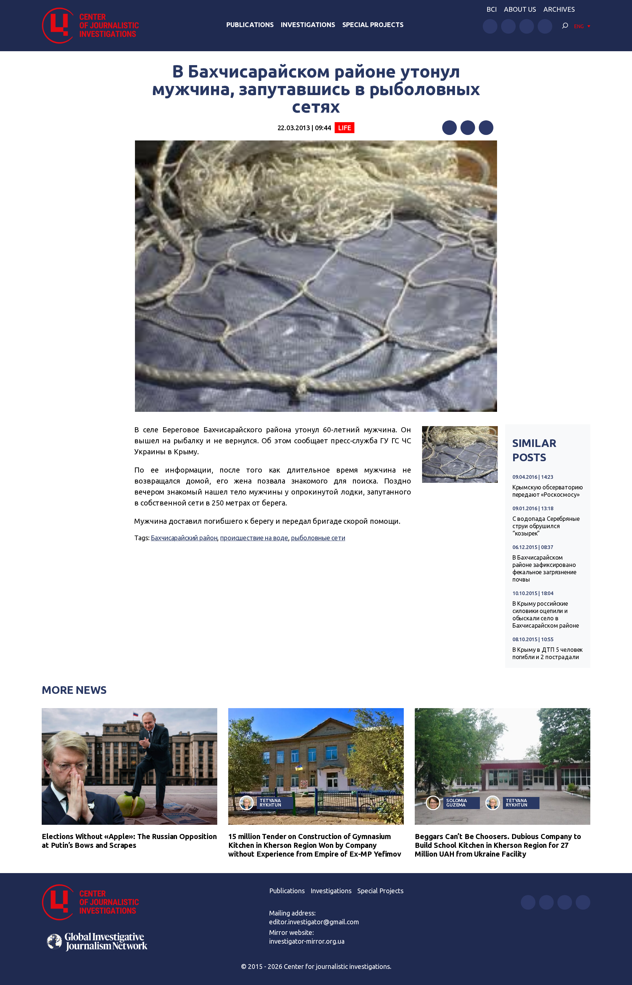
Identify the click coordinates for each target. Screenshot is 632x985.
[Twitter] (467, 127)
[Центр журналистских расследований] (94, 25)
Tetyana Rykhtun (270, 803)
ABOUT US (520, 9)
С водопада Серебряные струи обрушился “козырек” (546, 526)
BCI (491, 9)
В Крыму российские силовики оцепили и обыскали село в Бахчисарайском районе (545, 614)
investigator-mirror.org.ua (307, 941)
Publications (250, 24)
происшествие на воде (254, 537)
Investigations (308, 24)
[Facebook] (449, 127)
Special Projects (372, 24)
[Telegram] (486, 127)
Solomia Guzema (456, 803)
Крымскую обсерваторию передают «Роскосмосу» (547, 491)
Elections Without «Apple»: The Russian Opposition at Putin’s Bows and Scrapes (129, 840)
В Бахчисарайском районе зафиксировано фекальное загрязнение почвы (544, 568)
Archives (559, 9)
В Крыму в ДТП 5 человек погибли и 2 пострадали (547, 653)
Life (344, 127)
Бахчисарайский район (184, 537)
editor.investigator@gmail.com (314, 921)
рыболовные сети (318, 537)
